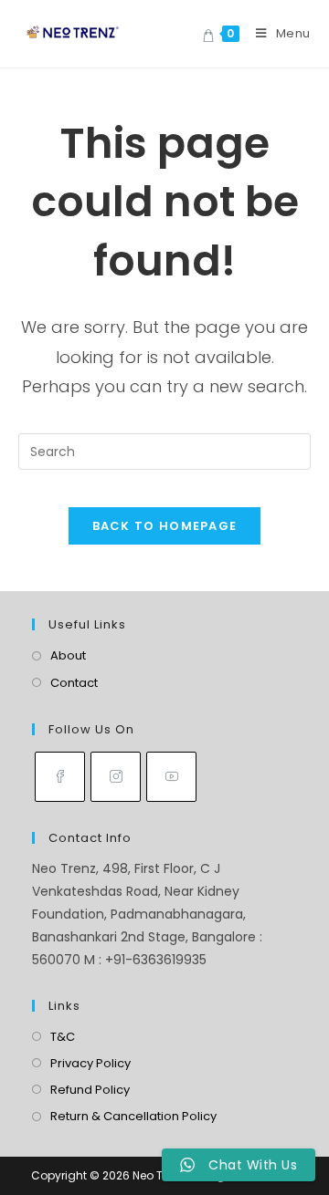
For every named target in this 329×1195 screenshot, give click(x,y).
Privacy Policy (90, 1063)
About (68, 655)
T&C (62, 1036)
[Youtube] (171, 777)
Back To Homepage (165, 526)
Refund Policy (90, 1089)
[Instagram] (115, 777)
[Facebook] (60, 777)
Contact (74, 682)
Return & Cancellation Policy (133, 1116)
